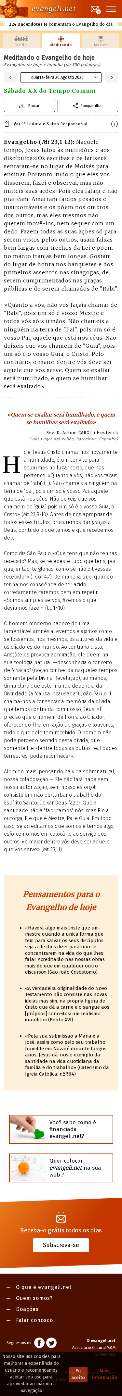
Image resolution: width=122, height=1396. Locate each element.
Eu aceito (78, 1374)
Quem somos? (34, 1298)
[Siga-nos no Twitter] (51, 1344)
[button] (111, 9)
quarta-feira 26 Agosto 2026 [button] (57, 77)
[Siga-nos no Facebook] (39, 1344)
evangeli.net (54, 8)
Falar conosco (34, 1320)
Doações (27, 1309)
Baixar (33, 105)
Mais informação (104, 1374)
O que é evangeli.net (44, 1287)
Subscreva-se (61, 1244)
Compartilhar (91, 105)
